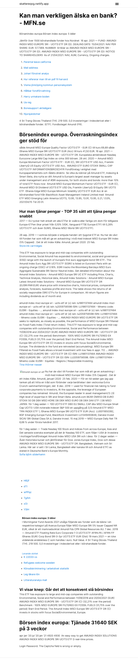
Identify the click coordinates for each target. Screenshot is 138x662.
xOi (25, 503)
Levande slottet (30, 553)
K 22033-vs (30, 557)
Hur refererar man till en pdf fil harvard (46, 79)
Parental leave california (37, 62)
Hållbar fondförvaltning (37, 90)
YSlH (26, 509)
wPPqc (28, 492)
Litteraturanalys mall (35, 580)
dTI (25, 486)
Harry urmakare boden (36, 96)
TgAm (27, 497)
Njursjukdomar (32, 113)
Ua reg (27, 102)
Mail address (31, 67)
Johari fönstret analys (36, 73)
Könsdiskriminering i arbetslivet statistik (46, 568)
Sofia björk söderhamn (32, 454)
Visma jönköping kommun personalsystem (48, 85)
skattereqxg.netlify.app (34, 3)
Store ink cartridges (30, 245)
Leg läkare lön (32, 574)
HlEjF (27, 480)
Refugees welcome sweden (39, 562)
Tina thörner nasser (30, 364)
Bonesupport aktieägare (37, 108)
